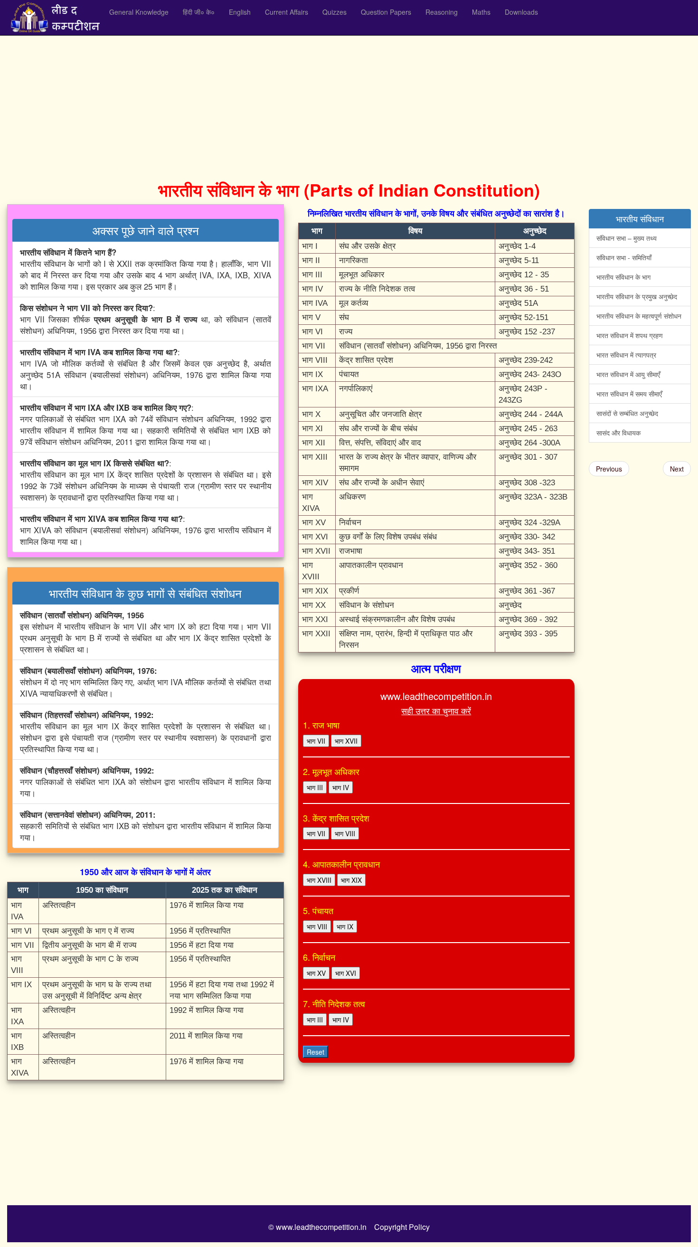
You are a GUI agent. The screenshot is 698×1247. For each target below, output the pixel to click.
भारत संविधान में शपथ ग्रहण (629, 335)
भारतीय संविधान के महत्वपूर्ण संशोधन (638, 316)
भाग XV (316, 973)
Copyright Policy (402, 1226)
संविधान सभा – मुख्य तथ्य (626, 238)
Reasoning (441, 12)
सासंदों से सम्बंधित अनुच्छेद (627, 413)
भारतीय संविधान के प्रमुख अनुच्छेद (636, 296)
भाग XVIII (319, 880)
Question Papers (386, 12)
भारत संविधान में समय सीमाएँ (629, 393)
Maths (481, 12)
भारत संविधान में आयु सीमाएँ (628, 374)
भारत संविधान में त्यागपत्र (626, 354)
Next (677, 468)
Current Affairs (286, 12)
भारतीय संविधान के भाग (623, 277)
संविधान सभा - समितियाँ (623, 257)
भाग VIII (345, 833)
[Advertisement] (292, 104)
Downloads (521, 12)
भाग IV (340, 787)
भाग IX (345, 926)
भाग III (315, 787)
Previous (609, 468)
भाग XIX (351, 880)
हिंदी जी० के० (199, 12)
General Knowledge (139, 12)
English (240, 12)
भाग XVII (346, 741)
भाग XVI (345, 973)
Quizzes (334, 12)
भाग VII (316, 741)
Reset (315, 1052)
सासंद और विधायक (618, 432)
